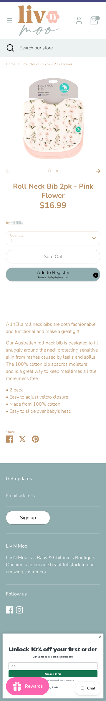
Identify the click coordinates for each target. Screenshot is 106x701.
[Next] (98, 171)
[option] (53, 118)
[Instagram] (19, 609)
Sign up (28, 517)
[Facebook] (9, 609)
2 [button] (57, 171)
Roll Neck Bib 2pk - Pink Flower (47, 64)
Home (10, 64)
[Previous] (7, 171)
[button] (53, 274)
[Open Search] (9, 48)
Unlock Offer (53, 674)
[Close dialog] (100, 636)
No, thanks (53, 687)
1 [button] (49, 170)
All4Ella (17, 222)
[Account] (79, 18)
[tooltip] (95, 275)
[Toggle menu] (9, 20)
